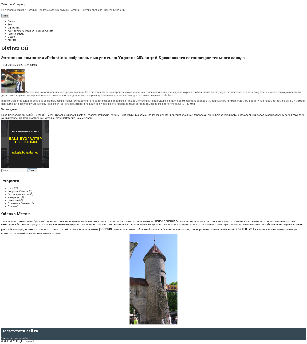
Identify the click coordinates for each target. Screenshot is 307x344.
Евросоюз (119, 221)
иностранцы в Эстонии (37, 224)
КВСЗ (211, 115)
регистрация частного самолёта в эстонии (207, 225)
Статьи (12, 206)
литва (92, 224)
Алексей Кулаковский (73, 221)
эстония (60, 118)
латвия (53, 224)
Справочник (14, 27)
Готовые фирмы (16, 33)
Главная (12, 21)
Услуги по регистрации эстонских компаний (30, 30)
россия (105, 229)
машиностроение (33, 118)
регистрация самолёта (180, 225)
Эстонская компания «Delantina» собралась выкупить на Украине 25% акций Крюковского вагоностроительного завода (123, 57)
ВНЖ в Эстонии (107, 221)
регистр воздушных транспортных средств (242, 225)
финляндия (204, 229)
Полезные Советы (19, 203)
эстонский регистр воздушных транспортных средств (39, 233)
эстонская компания (265, 229)
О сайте (12, 36)
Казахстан (134, 221)
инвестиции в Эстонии (13, 224)
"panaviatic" (39, 221)
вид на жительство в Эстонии (225, 221)
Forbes (198, 92)
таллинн (185, 229)
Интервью (14, 197)
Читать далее (9, 109)
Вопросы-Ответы (18, 191)
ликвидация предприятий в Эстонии (73, 225)
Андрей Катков (92, 221)
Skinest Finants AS (76, 115)
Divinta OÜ (39, 115)
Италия (127, 221)
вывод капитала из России (256, 221)
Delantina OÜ (25, 115)
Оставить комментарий (79, 118)
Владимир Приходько (134, 115)
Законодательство (19, 194)
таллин (177, 229)
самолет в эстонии (124, 229)
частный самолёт (226, 229)
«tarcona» (59, 221)
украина (50, 118)
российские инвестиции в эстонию (282, 224)
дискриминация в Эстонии (282, 221)
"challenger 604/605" (25, 221)
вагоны (114, 115)
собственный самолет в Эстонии (154, 229)
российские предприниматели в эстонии (29, 229)
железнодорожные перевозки (187, 115)
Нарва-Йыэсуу (146, 221)
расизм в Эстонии (130, 224)
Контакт (12, 39)
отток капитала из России (108, 224)
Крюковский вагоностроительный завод (239, 115)
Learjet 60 (50, 221)
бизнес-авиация (164, 221)
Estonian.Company (13, 4)
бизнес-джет (183, 221)
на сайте (14, 338)
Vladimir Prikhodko (98, 115)
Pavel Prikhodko (56, 115)
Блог (10, 24)
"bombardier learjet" (9, 221)
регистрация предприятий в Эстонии (154, 225)
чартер (213, 230)
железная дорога (158, 115)
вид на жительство (198, 221)
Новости (13, 115)
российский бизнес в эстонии (78, 229)
